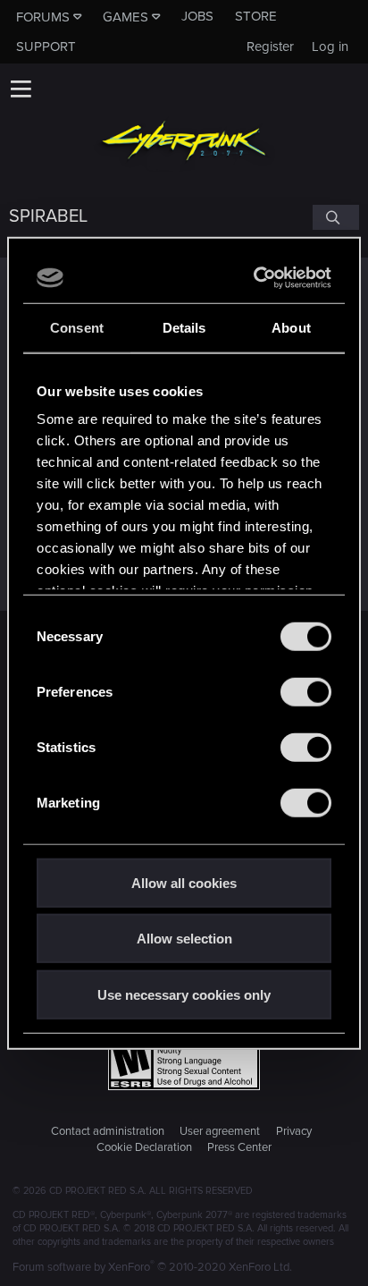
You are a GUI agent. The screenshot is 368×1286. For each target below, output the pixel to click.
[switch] (305, 691)
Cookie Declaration (144, 1147)
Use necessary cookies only (184, 994)
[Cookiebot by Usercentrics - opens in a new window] (255, 278)
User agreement (220, 1131)
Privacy (294, 1131)
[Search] (336, 217)
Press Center (239, 1147)
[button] (21, 88)
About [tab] (291, 326)
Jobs (197, 16)
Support (46, 46)
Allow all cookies (184, 882)
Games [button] (125, 17)
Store (256, 16)
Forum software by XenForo (152, 1267)
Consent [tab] (77, 326)
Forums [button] (43, 17)
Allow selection (184, 938)
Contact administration (107, 1131)
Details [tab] (184, 326)
